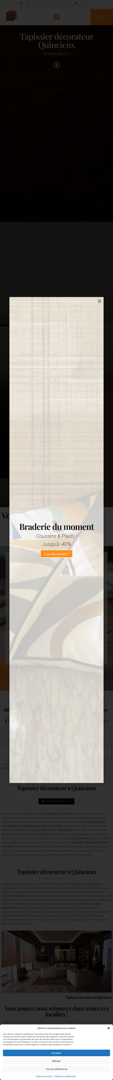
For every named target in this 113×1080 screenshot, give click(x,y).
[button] (108, 1028)
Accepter (56, 1053)
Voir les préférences (56, 1069)
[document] (56, 540)
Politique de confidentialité (65, 1076)
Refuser (56, 1061)
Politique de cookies (44, 1076)
